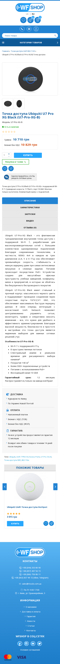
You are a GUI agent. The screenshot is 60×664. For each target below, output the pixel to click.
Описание (30, 200)
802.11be (25, 460)
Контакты (31, 630)
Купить (28, 155)
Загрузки (30, 214)
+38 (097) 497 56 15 (31, 571)
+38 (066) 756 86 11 (31, 574)
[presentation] (5, 486)
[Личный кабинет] (37, 28)
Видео (30, 220)
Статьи (31, 625)
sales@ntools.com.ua (31, 583)
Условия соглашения (30, 649)
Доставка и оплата (31, 611)
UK (27, 14)
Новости (31, 621)
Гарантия (31, 616)
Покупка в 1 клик (14, 161)
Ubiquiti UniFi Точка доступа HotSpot (27, 507)
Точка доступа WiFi (12, 460)
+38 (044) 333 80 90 (31, 567)
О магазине (31, 607)
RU (33, 14)
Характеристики (30, 207)
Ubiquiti (12, 457)
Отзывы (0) (30, 227)
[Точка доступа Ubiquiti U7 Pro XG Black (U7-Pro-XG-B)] (30, 78)
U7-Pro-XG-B (46, 457)
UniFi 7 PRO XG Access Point (28, 457)
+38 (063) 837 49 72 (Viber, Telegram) (31, 577)
